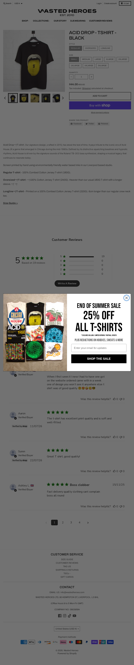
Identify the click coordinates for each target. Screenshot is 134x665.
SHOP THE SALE (99, 359)
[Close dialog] (126, 298)
